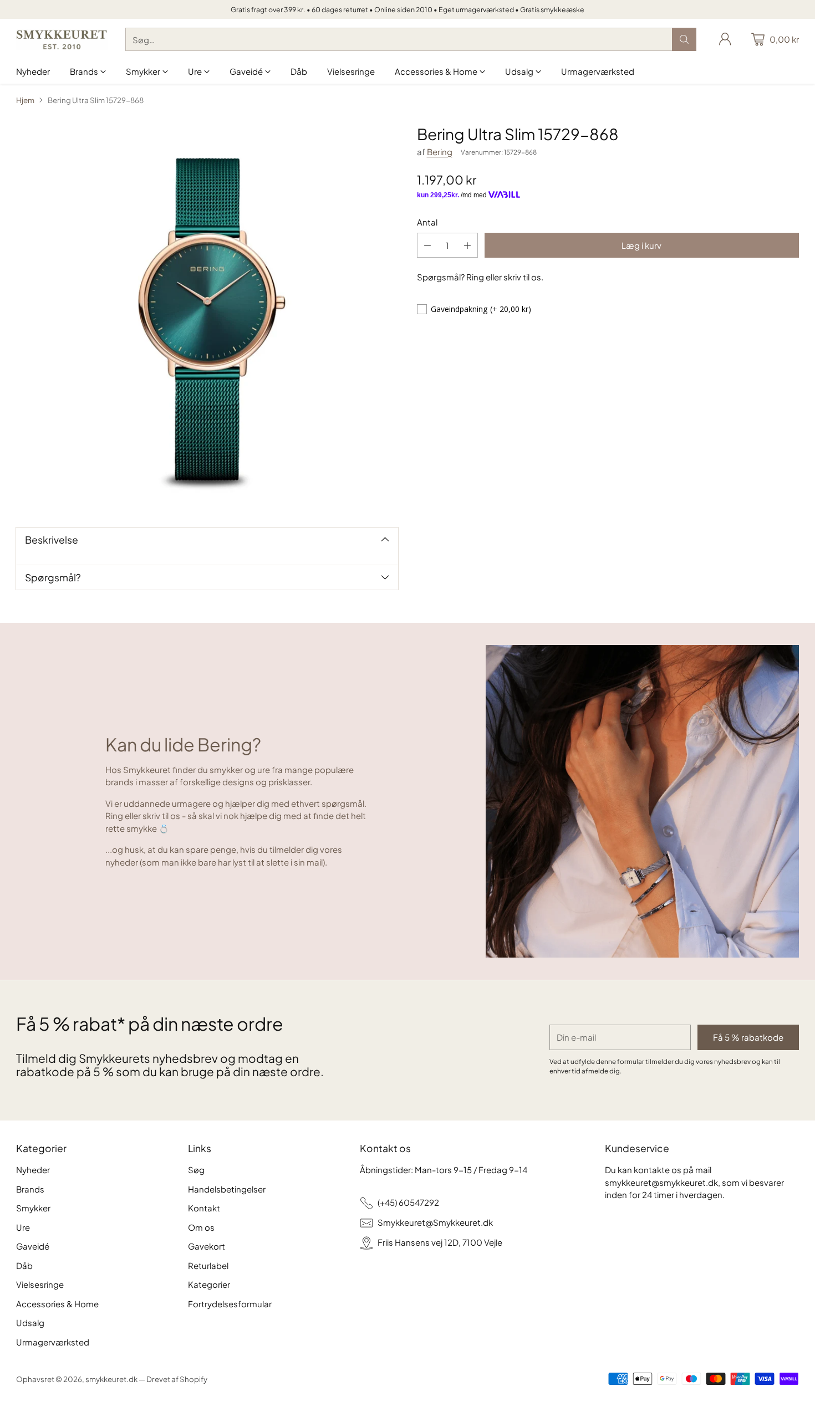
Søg (196, 1169)
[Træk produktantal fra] (427, 245)
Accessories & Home (57, 1303)
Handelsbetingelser (227, 1189)
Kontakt (204, 1208)
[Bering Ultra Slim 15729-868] (207, 316)
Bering (439, 151)
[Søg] (684, 39)
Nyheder (33, 1169)
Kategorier (209, 1284)
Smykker (33, 1208)
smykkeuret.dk (111, 1379)
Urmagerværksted (52, 1342)
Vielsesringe (40, 1284)
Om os (201, 1227)
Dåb (24, 1265)
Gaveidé (32, 1246)
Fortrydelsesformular (230, 1303)
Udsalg (30, 1322)
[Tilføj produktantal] (467, 245)
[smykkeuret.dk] (62, 39)
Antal (427, 222)
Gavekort (206, 1246)
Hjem (25, 100)
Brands (30, 1189)
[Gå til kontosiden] (725, 39)
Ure (23, 1227)
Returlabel (208, 1265)
